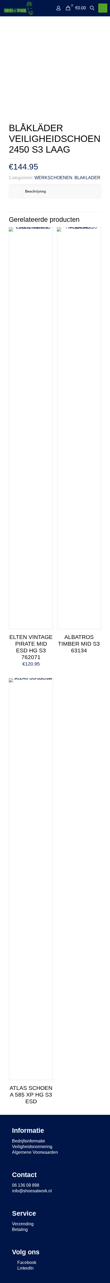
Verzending (23, 1224)
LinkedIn (25, 1268)
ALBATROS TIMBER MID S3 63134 (79, 643)
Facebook (26, 1262)
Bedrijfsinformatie (28, 1141)
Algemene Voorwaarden (35, 1152)
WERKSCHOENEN (53, 177)
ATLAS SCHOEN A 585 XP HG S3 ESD (31, 1094)
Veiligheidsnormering (32, 1146)
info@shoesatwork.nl (32, 1191)
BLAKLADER (87, 177)
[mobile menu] (102, 8)
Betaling (20, 1229)
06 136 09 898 (25, 1185)
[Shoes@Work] (18, 8)
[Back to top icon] (99, 1272)
